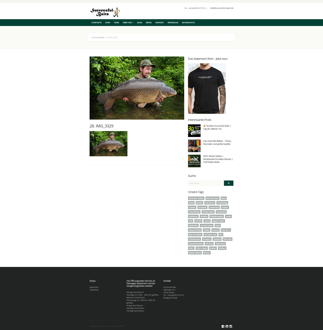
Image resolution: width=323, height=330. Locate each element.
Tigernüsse (220, 243)
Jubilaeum (193, 216)
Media (149, 22)
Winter (207, 253)
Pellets (206, 230)
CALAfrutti (209, 203)
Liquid (207, 221)
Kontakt (159, 22)
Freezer (225, 207)
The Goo (209, 243)
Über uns (127, 22)
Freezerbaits (194, 212)
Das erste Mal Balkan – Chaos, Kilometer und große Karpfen (217, 142)
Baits (224, 198)
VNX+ (191, 248)
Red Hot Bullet (195, 234)
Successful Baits (196, 243)
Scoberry (207, 239)
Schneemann (194, 239)
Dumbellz (202, 207)
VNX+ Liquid (201, 248)
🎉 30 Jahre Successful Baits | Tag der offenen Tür (217, 127)
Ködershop (94, 287)
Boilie (191, 203)
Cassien (192, 207)
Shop (107, 22)
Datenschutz (188, 22)
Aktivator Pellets (196, 198)
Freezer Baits (208, 212)
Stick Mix (228, 239)
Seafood (217, 239)
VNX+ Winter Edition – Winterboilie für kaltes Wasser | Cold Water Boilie (218, 159)
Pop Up (215, 230)
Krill (190, 221)
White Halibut (195, 253)
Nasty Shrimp (195, 230)
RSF (220, 234)
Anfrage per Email (170, 298)
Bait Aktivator (212, 198)
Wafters (222, 248)
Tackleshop (94, 290)
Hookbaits (221, 212)
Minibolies (193, 225)
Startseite (96, 22)
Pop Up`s (226, 230)
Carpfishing (222, 203)
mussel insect (207, 225)
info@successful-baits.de (221, 8)
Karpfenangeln (216, 216)
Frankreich (214, 207)
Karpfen (204, 216)
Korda (228, 216)
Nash (218, 225)
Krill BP (198, 221)
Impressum (173, 22)
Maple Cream (218, 221)
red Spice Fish (210, 234)
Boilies (199, 203)
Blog (139, 22)
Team (116, 22)
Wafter (213, 248)
